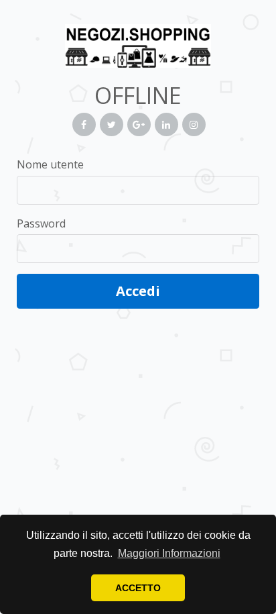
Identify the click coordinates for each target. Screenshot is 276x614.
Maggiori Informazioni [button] (169, 553)
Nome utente (50, 164)
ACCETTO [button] (138, 587)
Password (41, 223)
